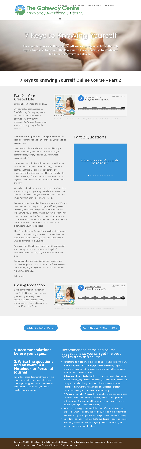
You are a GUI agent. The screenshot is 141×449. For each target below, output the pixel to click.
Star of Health (77, 6)
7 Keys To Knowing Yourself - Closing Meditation (98, 308)
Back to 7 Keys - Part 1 (41, 327)
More (72, 12)
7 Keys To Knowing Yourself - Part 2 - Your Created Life (100, 119)
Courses (59, 12)
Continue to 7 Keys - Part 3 (100, 327)
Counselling (61, 6)
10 (109, 175)
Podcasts (109, 6)
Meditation (93, 6)
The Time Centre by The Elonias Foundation (68, 119)
